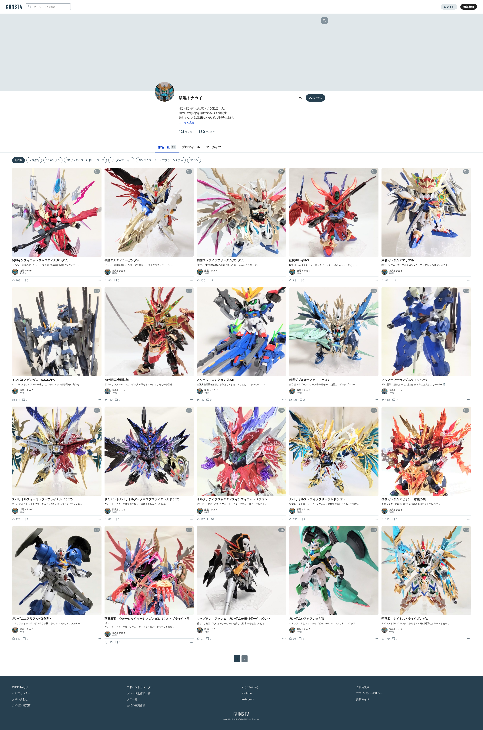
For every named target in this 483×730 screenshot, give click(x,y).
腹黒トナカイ (26, 270)
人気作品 (34, 160)
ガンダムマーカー (121, 160)
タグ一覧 (132, 699)
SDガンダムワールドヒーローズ (85, 160)
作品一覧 (166, 147)
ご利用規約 (362, 687)
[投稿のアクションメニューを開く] (99, 280)
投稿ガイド (362, 699)
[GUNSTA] (14, 7)
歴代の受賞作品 (136, 705)
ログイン (449, 6)
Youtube (247, 693)
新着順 (18, 160)
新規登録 (468, 6)
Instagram (248, 699)
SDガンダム (53, 160)
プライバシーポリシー (369, 693)
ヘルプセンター (21, 693)
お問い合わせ (20, 699)
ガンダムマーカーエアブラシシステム (160, 160)
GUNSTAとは (20, 687)
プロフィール (191, 147)
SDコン (194, 160)
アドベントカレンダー (140, 687)
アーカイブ (213, 147)
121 (186, 132)
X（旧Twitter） (251, 687)
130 (208, 132)
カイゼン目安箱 (21, 705)
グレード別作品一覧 (139, 693)
